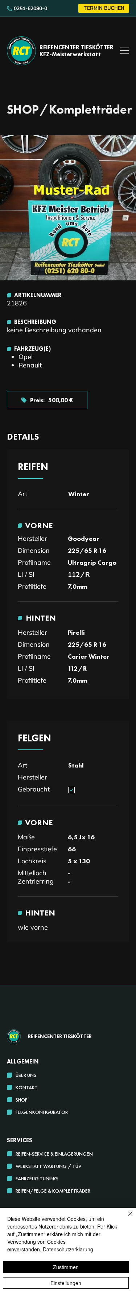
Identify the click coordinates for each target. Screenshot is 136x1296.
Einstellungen (65, 1283)
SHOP (22, 1100)
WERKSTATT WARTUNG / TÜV (48, 1166)
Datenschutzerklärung (68, 1249)
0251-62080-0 (30, 8)
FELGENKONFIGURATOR (42, 1112)
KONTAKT (27, 1087)
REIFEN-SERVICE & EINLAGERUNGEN (54, 1154)
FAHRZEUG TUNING (37, 1178)
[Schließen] (126, 1218)
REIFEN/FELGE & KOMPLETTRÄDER (53, 1191)
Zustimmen (66, 1267)
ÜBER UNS (26, 1075)
